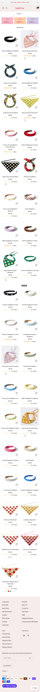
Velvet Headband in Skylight (30, 83)
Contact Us (25, 608)
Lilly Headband (29, 460)
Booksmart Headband (30, 366)
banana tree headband (10, 83)
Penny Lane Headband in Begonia (10, 210)
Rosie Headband (30, 209)
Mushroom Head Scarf (10, 520)
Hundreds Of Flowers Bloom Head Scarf (10, 583)
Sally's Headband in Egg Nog (30, 398)
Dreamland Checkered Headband (29, 335)
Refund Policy (6, 637)
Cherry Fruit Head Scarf (29, 549)
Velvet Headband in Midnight (10, 51)
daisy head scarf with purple (10, 366)
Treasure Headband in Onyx (10, 304)
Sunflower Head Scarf (30, 520)
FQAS (23, 615)
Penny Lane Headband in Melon (10, 428)
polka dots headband (30, 176)
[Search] (6, 8)
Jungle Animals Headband (10, 113)
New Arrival (5, 608)
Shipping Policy (6, 640)
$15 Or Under (5, 618)
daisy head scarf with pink (29, 51)
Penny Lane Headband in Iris (10, 398)
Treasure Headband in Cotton (10, 334)
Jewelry (4, 615)
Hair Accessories (7, 611)
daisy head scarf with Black (10, 176)
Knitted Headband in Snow (29, 304)
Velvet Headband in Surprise (30, 145)
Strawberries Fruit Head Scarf (10, 549)
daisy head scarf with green (30, 113)
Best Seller (5, 605)
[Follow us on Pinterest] (28, 635)
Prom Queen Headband (10, 490)
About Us (24, 605)
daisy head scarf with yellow (30, 428)
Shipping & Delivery (27, 618)
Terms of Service (7, 644)
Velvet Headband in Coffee (29, 241)
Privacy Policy (6, 634)
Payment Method (7, 647)
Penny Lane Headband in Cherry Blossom (10, 146)
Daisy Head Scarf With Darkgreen (10, 271)
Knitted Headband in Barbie (10, 460)
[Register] (30, 658)
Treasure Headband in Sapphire (30, 490)
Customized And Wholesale (30, 621)
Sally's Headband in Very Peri (10, 241)
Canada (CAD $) (7, 665)
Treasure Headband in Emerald (30, 270)
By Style (4, 621)
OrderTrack (5, 625)
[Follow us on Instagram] (24, 635)
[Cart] (37, 8)
